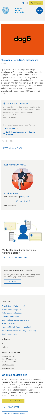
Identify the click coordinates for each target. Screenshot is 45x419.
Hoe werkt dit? (10, 129)
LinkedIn (5, 347)
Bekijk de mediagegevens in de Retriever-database (21, 133)
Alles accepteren (13, 401)
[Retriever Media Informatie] (13, 10)
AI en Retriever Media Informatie (14, 306)
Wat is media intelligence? (12, 310)
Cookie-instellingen (9, 334)
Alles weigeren (12, 407)
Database (37, 3)
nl (23, 3)
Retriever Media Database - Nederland (16, 327)
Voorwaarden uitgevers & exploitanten (16, 320)
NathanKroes (23, 201)
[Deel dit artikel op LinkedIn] (7, 141)
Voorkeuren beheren (15, 413)
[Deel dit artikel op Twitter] (3, 141)
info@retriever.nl (8, 365)
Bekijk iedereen (10, 205)
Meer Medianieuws (12, 148)
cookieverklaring (14, 395)
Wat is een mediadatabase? (12, 313)
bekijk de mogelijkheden (16, 258)
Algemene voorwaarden (11, 316)
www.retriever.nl (8, 368)
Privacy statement (9, 323)
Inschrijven (12, 281)
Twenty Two (24, 197)
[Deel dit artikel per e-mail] (11, 141)
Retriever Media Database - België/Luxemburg (19, 331)
